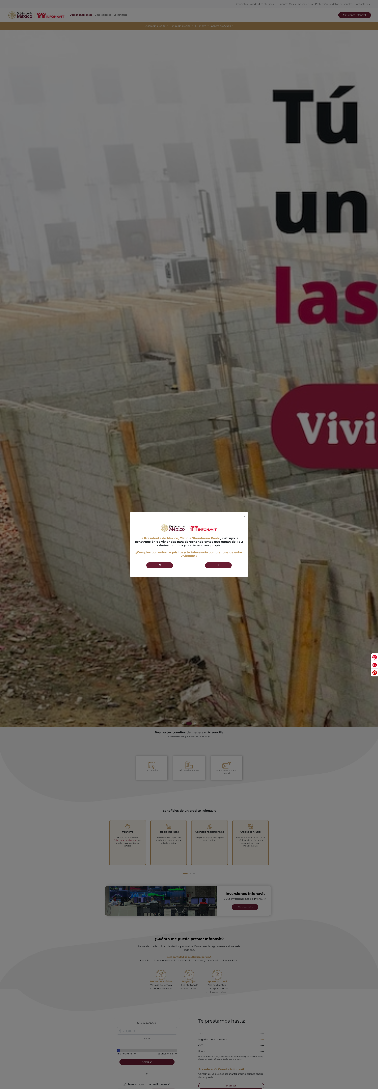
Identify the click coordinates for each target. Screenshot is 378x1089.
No (218, 565)
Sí (160, 565)
